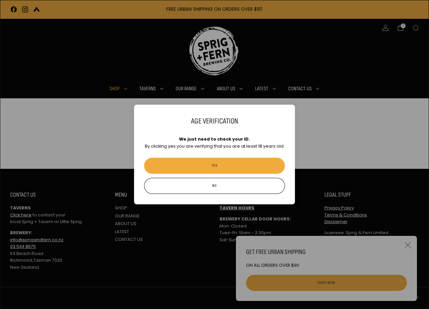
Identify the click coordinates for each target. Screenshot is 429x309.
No (214, 185)
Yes (214, 165)
